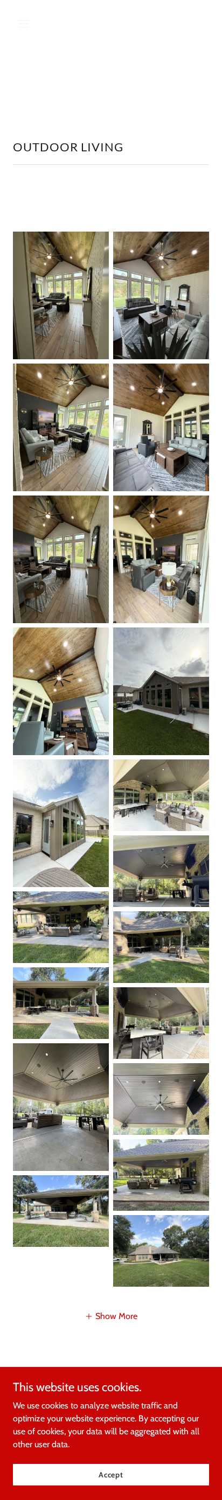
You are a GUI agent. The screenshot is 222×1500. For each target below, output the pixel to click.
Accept (111, 1474)
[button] (28, 23)
